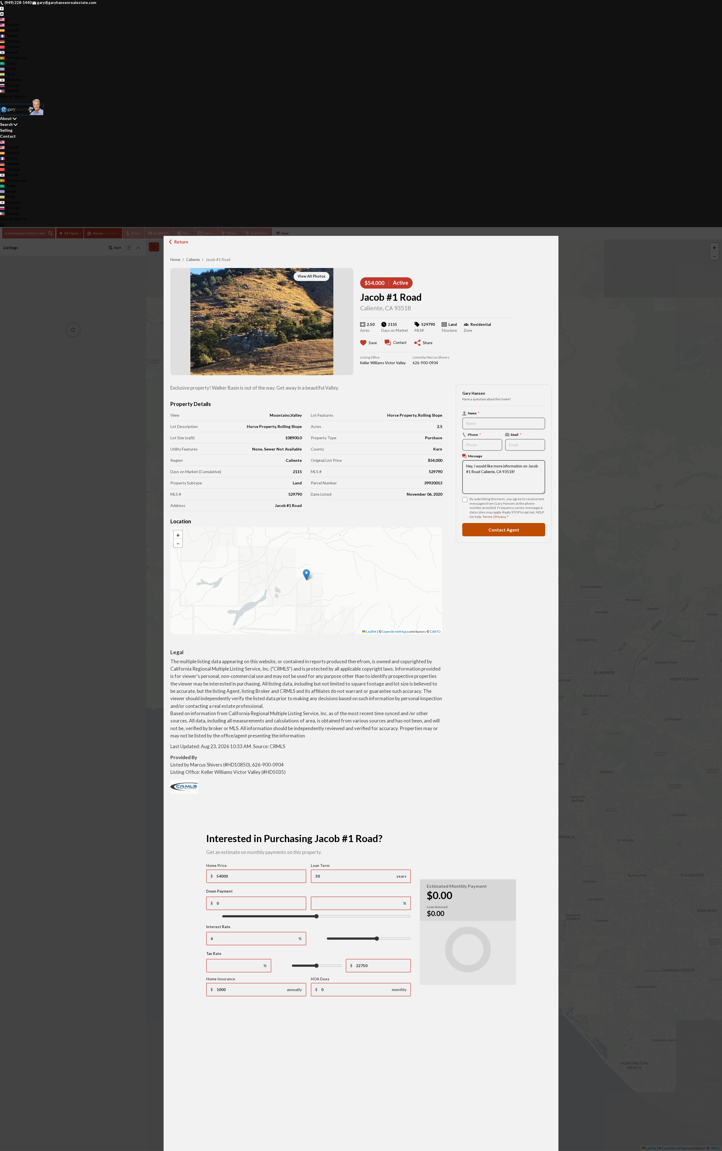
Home (175, 259)
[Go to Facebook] (2, 8)
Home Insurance (220, 979)
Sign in (20, 96)
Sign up (6, 96)
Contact (8, 136)
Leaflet (371, 631)
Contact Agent (503, 529)
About (6, 118)
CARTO (435, 631)
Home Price (216, 865)
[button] (306, 575)
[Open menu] (2, 224)
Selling (6, 130)
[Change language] (4, 19)
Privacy (500, 517)
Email (516, 434)
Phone (474, 434)
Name (473, 413)
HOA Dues (320, 979)
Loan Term (320, 865)
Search (6, 124)
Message (475, 456)
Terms (487, 517)
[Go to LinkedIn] (2, 13)
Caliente (193, 259)
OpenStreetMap (394, 631)
